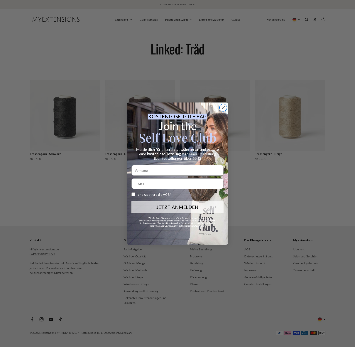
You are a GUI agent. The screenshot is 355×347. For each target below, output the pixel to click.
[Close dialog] (223, 107)
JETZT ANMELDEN (177, 207)
